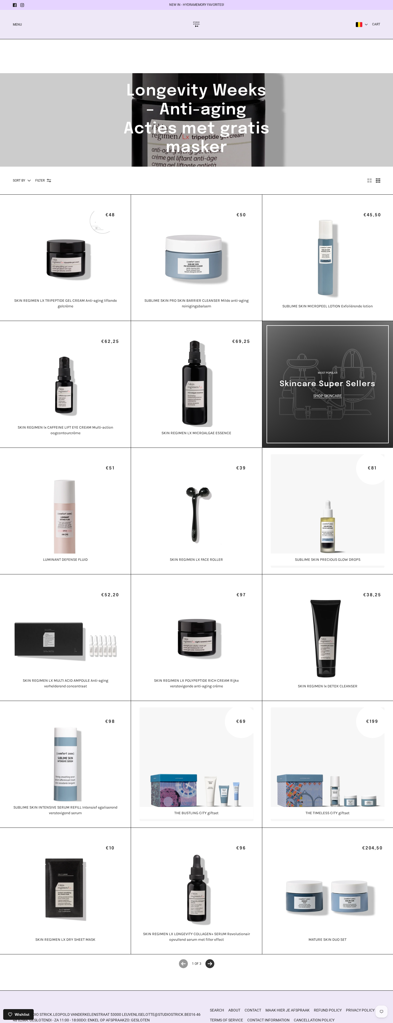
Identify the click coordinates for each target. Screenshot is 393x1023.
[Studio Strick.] (197, 24)
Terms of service (226, 1020)
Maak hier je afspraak (287, 1010)
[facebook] (15, 5)
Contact (253, 1010)
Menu (17, 24)
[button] (369, 180)
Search (217, 1010)
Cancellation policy (314, 1020)
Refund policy (328, 1010)
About (234, 1010)
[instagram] (22, 5)
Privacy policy (360, 1010)
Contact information (268, 1020)
